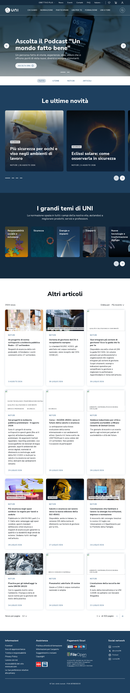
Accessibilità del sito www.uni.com (14, 665)
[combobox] (98, 2)
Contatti (79, 2)
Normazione (46, 10)
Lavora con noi (11, 660)
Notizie (71, 81)
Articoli (87, 81)
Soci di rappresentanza (15, 649)
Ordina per (105, 305)
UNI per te (77, 10)
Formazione (91, 10)
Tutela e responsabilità (15, 653)
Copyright (40, 656)
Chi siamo (32, 10)
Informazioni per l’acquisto (47, 649)
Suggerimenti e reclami (46, 653)
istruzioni (71, 666)
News (61, 2)
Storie (56, 81)
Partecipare (62, 10)
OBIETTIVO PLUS (46, 2)
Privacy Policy (11, 656)
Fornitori (8, 645)
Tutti (41, 81)
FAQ (88, 2)
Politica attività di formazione (49, 645)
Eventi (69, 2)
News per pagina (12, 616)
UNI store (105, 10)
